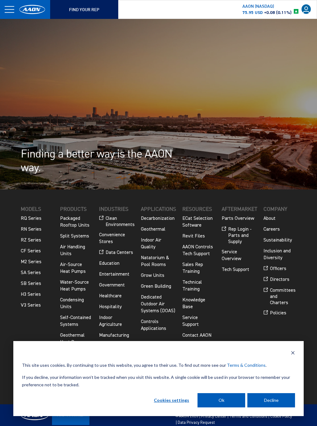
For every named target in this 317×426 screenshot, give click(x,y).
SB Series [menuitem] (31, 283)
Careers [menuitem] (271, 229)
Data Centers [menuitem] (119, 252)
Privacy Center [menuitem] (214, 417)
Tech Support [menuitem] (235, 269)
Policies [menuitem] (278, 313)
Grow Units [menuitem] (152, 275)
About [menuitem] (269, 218)
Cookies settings (171, 400)
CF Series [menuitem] (31, 251)
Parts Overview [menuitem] (238, 218)
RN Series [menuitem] (31, 229)
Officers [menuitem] (278, 268)
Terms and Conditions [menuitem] (248, 417)
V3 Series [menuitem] (31, 305)
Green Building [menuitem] (156, 286)
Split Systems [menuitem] (74, 236)
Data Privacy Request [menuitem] (196, 423)
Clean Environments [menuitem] (120, 221)
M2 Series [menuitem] (31, 262)
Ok (221, 400)
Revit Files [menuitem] (193, 236)
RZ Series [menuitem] (31, 240)
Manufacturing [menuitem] (114, 335)
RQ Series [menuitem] (31, 218)
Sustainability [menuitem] (277, 240)
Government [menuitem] (112, 285)
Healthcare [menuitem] (110, 296)
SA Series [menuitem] (31, 272)
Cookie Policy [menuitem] (281, 417)
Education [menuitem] (109, 263)
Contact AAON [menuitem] (196, 335)
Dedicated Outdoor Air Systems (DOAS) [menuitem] (158, 304)
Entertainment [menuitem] (114, 274)
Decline (271, 400)
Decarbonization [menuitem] (158, 218)
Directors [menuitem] (279, 279)
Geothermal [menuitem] (153, 229)
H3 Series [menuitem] (31, 294)
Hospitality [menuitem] (110, 306)
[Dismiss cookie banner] (293, 353)
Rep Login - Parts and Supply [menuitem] (240, 235)
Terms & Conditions (246, 365)
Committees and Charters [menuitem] (283, 296)
